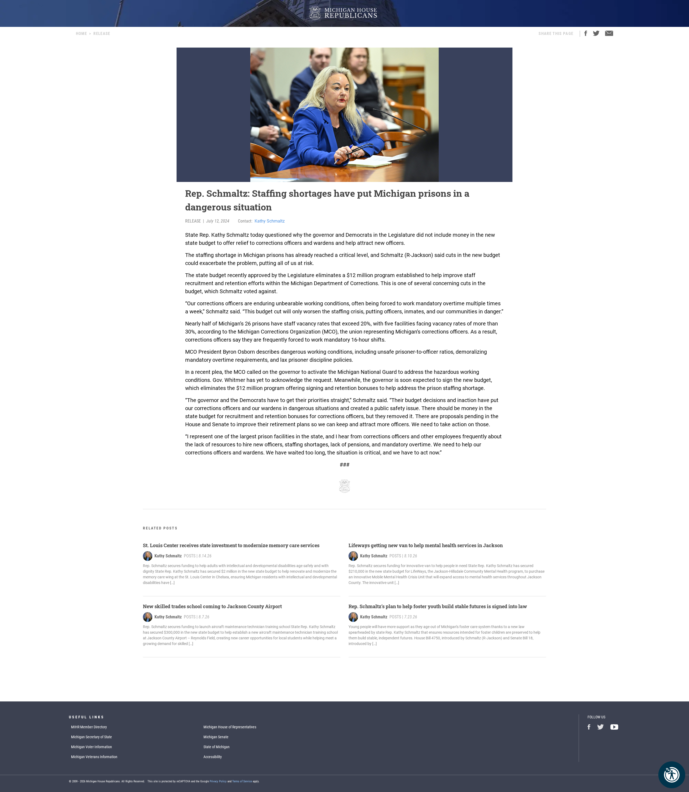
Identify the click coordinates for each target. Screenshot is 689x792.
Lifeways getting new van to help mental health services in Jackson (426, 545)
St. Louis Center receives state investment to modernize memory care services (231, 545)
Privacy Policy (218, 781)
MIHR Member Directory (89, 727)
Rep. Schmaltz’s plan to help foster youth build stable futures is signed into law (438, 606)
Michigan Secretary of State (91, 737)
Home (81, 33)
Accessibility (212, 757)
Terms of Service (242, 781)
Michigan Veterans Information (94, 757)
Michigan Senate (216, 737)
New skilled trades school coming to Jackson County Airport (212, 606)
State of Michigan (216, 747)
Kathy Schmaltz (270, 221)
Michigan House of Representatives (229, 727)
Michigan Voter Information (91, 747)
